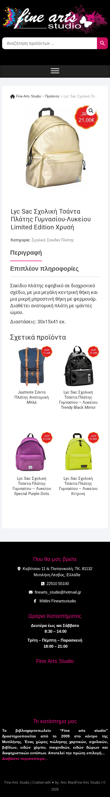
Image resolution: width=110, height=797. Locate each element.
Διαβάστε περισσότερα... (25, 758)
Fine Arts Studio (17, 782)
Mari (70, 782)
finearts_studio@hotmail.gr (57, 592)
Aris (64, 782)
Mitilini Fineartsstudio (56, 601)
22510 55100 (57, 583)
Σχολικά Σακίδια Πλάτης (53, 240)
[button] (91, 111)
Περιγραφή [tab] (26, 252)
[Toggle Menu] (55, 70)
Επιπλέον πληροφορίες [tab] (44, 268)
